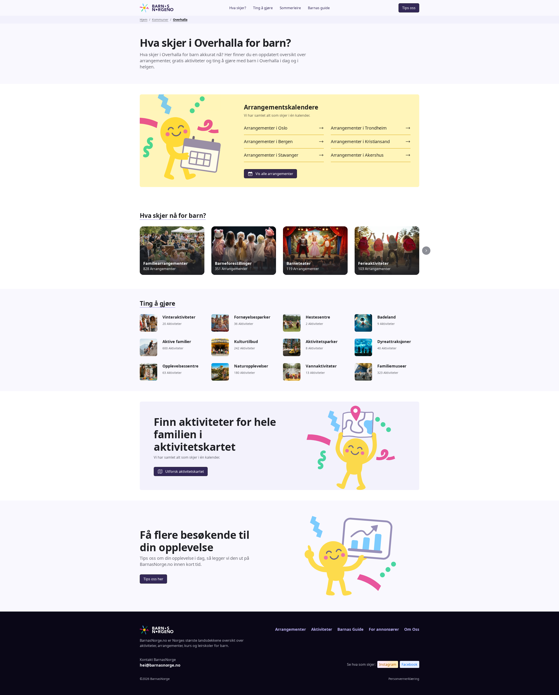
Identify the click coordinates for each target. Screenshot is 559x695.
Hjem (143, 19)
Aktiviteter (321, 629)
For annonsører (384, 629)
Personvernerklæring (403, 679)
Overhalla (180, 19)
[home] (169, 7)
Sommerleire (290, 7)
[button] (426, 250)
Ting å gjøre (263, 7)
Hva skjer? (237, 7)
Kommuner (160, 19)
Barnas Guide (350, 629)
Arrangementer (290, 629)
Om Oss (411, 629)
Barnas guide (319, 7)
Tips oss (409, 7)
